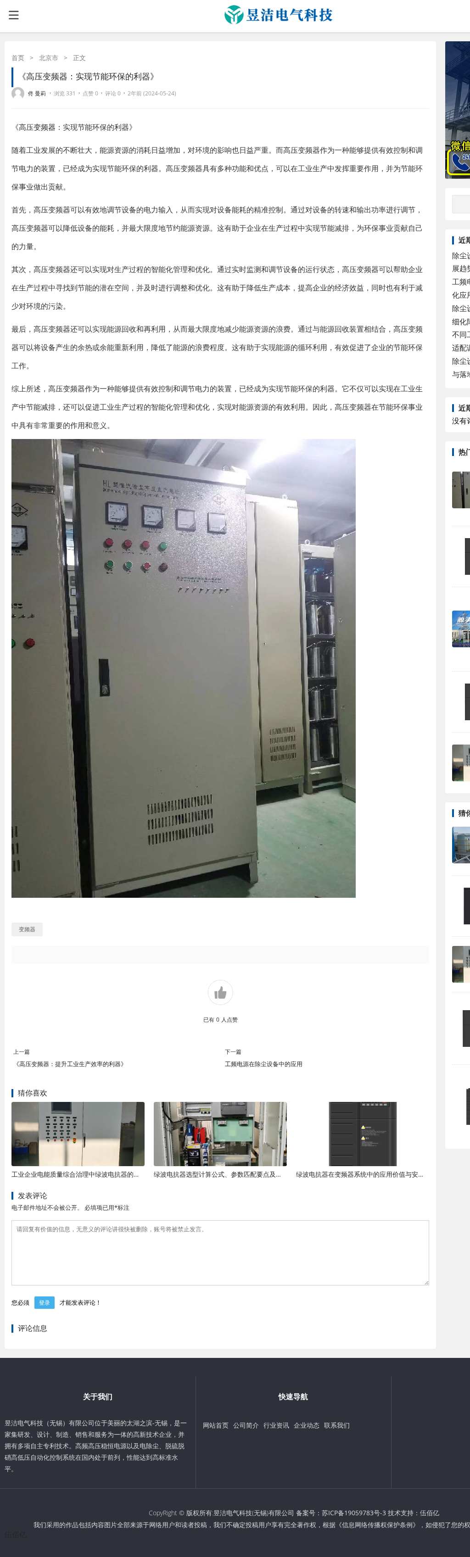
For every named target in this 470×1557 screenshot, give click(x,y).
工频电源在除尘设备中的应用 (263, 1064)
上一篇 (21, 1052)
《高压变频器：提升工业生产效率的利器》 (70, 1064)
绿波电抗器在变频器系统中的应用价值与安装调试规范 (373, 1174)
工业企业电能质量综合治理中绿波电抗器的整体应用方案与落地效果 (107, 1174)
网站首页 (216, 1425)
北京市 (48, 57)
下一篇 (233, 1052)
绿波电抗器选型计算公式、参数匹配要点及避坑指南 (228, 1174)
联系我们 (337, 1425)
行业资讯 (276, 1425)
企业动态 (306, 1425)
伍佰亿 (429, 1512)
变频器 (45, 127)
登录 (44, 1303)
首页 (17, 57)
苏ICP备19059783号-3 (354, 1512)
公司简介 (246, 1425)
